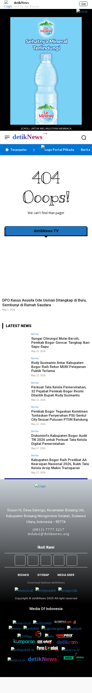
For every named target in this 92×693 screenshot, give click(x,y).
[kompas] (67, 590)
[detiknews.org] (45, 660)
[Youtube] (72, 560)
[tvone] (15, 628)
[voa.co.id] (17, 660)
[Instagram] (33, 560)
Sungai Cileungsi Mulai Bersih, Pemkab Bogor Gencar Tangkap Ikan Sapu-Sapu (60, 343)
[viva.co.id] (25, 590)
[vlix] (49, 636)
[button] (83, 137)
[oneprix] (65, 636)
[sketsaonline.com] (39, 636)
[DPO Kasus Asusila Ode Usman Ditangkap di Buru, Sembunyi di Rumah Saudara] (46, 267)
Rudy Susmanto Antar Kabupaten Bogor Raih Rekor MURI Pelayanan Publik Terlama (58, 367)
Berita (34, 334)
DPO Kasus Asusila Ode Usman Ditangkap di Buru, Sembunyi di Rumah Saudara (44, 302)
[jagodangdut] (53, 628)
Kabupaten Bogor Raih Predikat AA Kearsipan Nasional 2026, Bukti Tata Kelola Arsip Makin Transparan (60, 464)
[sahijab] (74, 628)
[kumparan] (25, 643)
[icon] (69, 138)
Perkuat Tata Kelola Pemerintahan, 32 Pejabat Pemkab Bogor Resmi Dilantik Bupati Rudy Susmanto (59, 391)
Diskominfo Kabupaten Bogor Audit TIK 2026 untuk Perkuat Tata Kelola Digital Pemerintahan (59, 440)
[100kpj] (25, 636)
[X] (59, 560)
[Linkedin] (46, 560)
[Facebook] (20, 560)
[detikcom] (66, 643)
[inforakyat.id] (71, 649)
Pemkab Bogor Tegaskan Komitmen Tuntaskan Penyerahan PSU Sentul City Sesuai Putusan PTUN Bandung (59, 415)
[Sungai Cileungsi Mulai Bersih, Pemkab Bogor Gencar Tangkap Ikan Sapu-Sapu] (15, 342)
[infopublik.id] (24, 649)
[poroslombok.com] (49, 649)
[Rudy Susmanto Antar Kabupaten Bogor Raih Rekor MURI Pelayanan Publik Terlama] (15, 367)
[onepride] (46, 643)
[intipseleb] (46, 590)
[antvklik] (31, 628)
